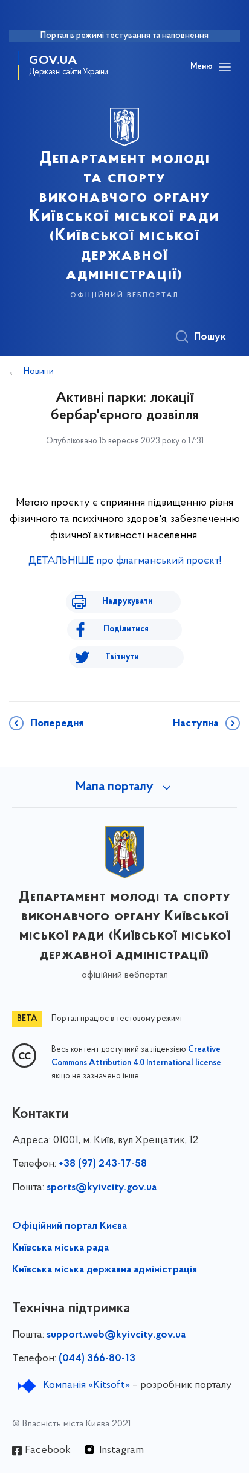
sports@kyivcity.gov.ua (102, 1187)
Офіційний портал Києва (69, 1226)
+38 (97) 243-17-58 (103, 1164)
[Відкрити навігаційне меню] (225, 67)
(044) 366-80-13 (97, 1358)
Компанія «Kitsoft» (86, 1385)
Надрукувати (127, 601)
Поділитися (126, 629)
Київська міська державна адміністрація (104, 1270)
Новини (39, 371)
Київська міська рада (60, 1248)
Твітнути (122, 657)
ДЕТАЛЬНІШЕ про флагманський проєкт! (124, 561)
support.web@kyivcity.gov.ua (116, 1335)
